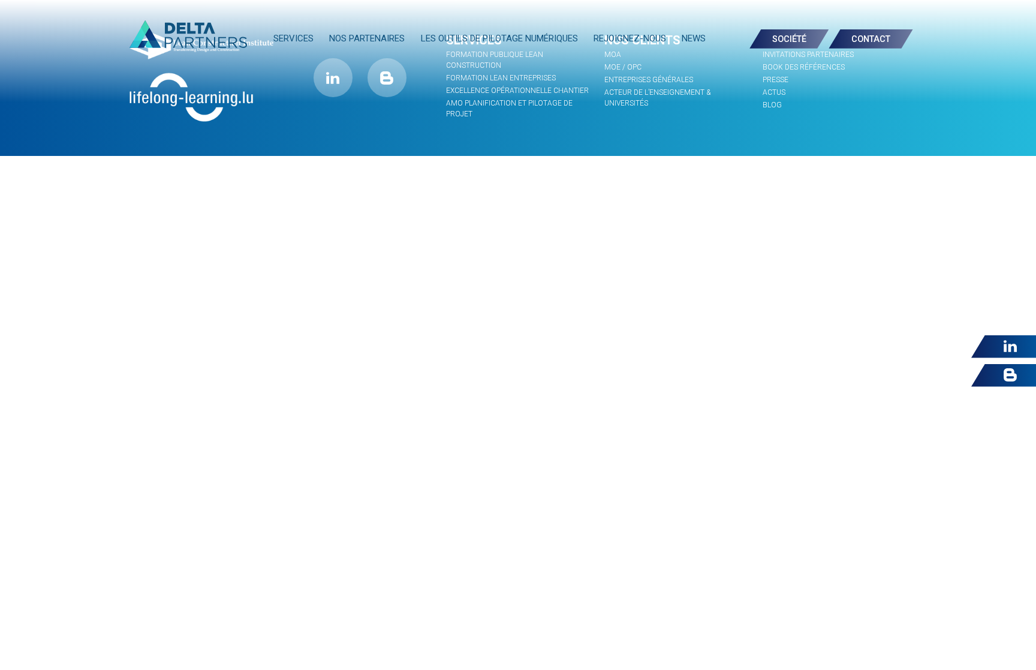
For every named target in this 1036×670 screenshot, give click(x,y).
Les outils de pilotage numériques (499, 38)
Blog (772, 105)
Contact (870, 39)
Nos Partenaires (367, 38)
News (694, 38)
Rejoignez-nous (630, 38)
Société (789, 39)
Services (293, 38)
